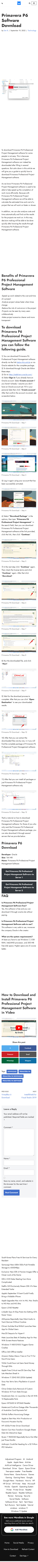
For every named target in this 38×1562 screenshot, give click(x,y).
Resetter (28, 1489)
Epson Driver (30, 1468)
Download (12, 1071)
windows (13, 1508)
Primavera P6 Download (12, 1076)
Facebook (28, 1048)
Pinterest (10, 1054)
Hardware (20, 1480)
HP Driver (7, 1483)
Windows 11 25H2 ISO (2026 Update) (17, 1377)
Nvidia (7, 1486)
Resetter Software (25, 1492)
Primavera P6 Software (12, 1081)
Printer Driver (18, 1489)
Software (25, 1499)
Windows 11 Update (19, 1511)
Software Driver (11, 1502)
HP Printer (16, 1483)
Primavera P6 (25, 1071)
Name (7, 1158)
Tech (21, 1502)
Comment (8, 1127)
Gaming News (19, 1477)
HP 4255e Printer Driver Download (15, 1425)
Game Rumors (21, 1474)
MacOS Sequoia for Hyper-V (13, 1333)
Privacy (31, 1542)
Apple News (18, 1462)
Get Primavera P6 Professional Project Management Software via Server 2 (19, 887)
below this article (23, 362)
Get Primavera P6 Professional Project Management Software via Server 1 (19, 874)
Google (29, 1477)
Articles (28, 1462)
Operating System (26, 1486)
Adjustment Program (13, 1459)
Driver (14, 1468)
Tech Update (21, 1505)
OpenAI (15, 1486)
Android (29, 1459)
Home (7, 1542)
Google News (8, 1480)
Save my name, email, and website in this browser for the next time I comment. (18, 1184)
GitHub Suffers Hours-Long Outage (15, 1414)
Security (27, 1495)
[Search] (29, 3)
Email (28, 1054)
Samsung (18, 1495)
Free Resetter (27, 1471)
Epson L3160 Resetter (10, 1307)
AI (24, 1459)
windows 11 (23, 1508)
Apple (9, 1462)
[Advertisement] (19, 53)
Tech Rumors (10, 1505)
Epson (21, 1468)
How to (28, 1480)
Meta (24, 1483)
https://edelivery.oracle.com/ (20, 374)
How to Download (11, 1549)
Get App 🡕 (24, 1555)
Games (31, 1474)
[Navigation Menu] (33, 3)
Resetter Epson (11, 1492)
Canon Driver (28, 1465)
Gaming (8, 1477)
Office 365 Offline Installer (12, 1351)
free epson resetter (13, 1471)
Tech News (28, 1502)
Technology (32, 30)
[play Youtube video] (19, 1028)
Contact (13, 1555)
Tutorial (30, 1505)
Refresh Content (28, 1549)
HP (33, 1480)
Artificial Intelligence (13, 1465)
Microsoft (31, 1483)
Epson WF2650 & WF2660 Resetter (16, 1403)
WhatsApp (10, 1061)
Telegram (28, 1061)
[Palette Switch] (2, 3)
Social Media (15, 1499)
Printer (9, 1489)
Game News (9, 1474)
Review (11, 1495)
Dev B (6, 30)
